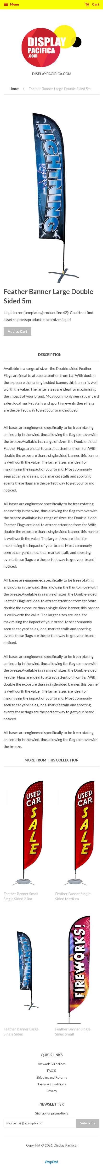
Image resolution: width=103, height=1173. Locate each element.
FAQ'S (51, 1071)
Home (14, 88)
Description (50, 354)
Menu (14, 4)
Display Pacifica (65, 1145)
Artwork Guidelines (51, 1064)
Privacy (51, 1091)
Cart (95, 4)
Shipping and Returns (51, 1077)
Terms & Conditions (51, 1084)
